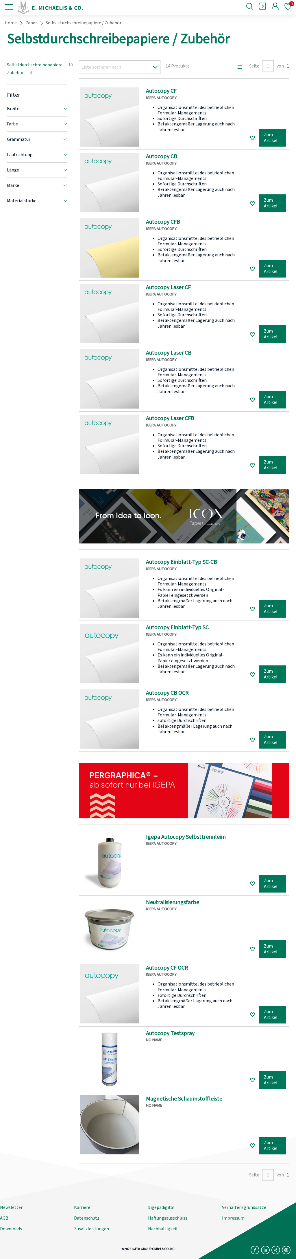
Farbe (12, 124)
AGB (4, 1218)
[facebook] (255, 1250)
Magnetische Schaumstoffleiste (184, 1099)
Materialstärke (21, 201)
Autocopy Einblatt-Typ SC (177, 627)
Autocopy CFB (163, 222)
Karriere (82, 1207)
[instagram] (286, 1250)
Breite (13, 108)
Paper (31, 23)
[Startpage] (65, 7)
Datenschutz (86, 1218)
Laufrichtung (20, 155)
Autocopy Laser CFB (170, 418)
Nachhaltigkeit (163, 1229)
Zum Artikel (271, 138)
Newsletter (11, 1207)
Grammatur (18, 139)
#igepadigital (161, 1207)
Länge (13, 170)
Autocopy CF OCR (167, 968)
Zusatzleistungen (91, 1229)
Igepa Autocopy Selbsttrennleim (186, 837)
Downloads (11, 1229)
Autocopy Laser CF (168, 287)
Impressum (233, 1218)
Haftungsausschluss (167, 1218)
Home (11, 23)
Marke (13, 185)
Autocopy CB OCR (167, 693)
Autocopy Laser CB (168, 353)
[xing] (275, 1250)
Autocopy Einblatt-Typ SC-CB (181, 562)
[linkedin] (265, 1250)
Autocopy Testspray (170, 1033)
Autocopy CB (161, 156)
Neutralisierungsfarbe (172, 902)
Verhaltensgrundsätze (244, 1207)
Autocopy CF (161, 91)
